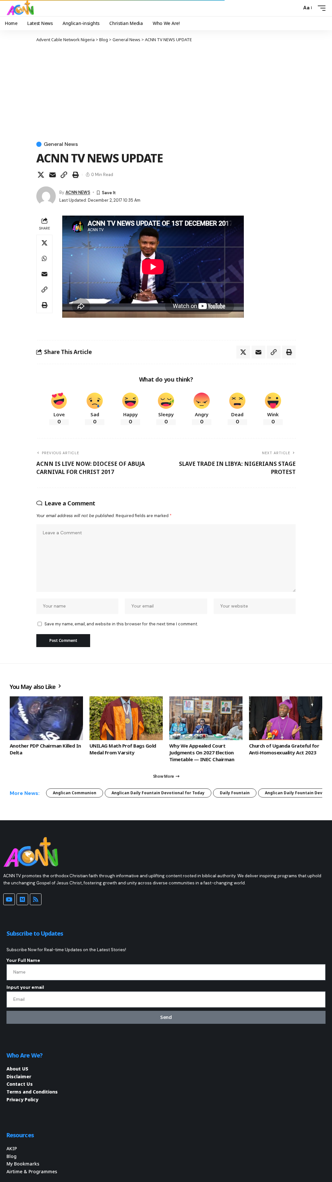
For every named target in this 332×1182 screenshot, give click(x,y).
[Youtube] (9, 899)
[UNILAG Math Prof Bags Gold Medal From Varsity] (126, 718)
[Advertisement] (166, 91)
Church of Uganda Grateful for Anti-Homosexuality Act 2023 (284, 749)
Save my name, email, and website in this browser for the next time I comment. (121, 624)
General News (61, 144)
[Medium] (22, 899)
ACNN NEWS (77, 192)
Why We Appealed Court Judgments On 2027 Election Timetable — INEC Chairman (201, 752)
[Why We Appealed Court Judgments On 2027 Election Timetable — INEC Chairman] (206, 718)
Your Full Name (23, 960)
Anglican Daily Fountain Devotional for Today (158, 793)
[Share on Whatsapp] (44, 258)
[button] (295, 8)
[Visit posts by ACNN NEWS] (46, 196)
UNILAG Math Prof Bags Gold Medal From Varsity (122, 749)
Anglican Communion (74, 793)
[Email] (52, 175)
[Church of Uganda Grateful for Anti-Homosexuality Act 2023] (285, 718)
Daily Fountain (235, 793)
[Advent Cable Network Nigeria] (21, 8)
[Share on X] (40, 175)
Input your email (25, 987)
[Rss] (36, 899)
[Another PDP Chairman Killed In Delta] (46, 718)
